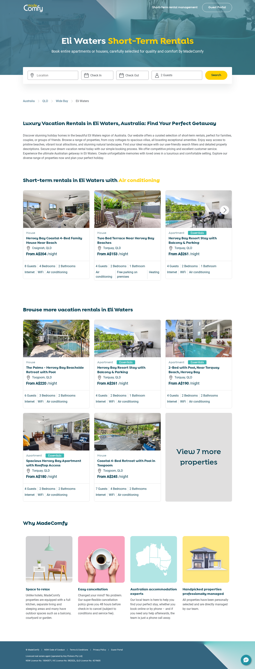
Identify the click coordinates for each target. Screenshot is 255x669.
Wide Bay (62, 101)
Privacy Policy (99, 650)
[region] (127, 240)
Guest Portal (217, 7)
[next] (224, 210)
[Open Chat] (246, 660)
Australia (29, 101)
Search (216, 75)
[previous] (30, 210)
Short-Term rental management (175, 7)
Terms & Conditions (79, 650)
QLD (45, 101)
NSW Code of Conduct (54, 650)
